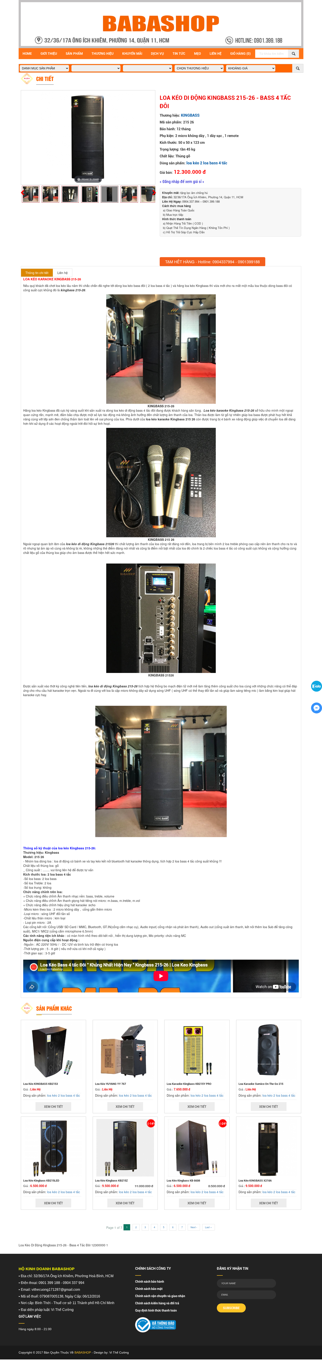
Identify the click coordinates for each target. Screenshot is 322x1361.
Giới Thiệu (49, 54)
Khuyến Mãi (132, 54)
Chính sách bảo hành (149, 1281)
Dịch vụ (157, 54)
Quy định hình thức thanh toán (156, 1310)
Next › (194, 1227)
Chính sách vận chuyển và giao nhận (160, 1296)
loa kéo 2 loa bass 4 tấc (206, 163)
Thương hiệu (102, 54)
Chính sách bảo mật (149, 1289)
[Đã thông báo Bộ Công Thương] (155, 1323)
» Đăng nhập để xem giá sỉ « (182, 181)
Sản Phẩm (74, 54)
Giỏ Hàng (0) (240, 54)
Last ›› (208, 1227)
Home (27, 54)
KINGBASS (190, 115)
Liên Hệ (215, 54)
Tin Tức (179, 54)
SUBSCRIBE (231, 1308)
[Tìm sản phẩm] (293, 53)
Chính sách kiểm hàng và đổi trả (157, 1303)
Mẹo (197, 54)
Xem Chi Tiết (53, 1106)
